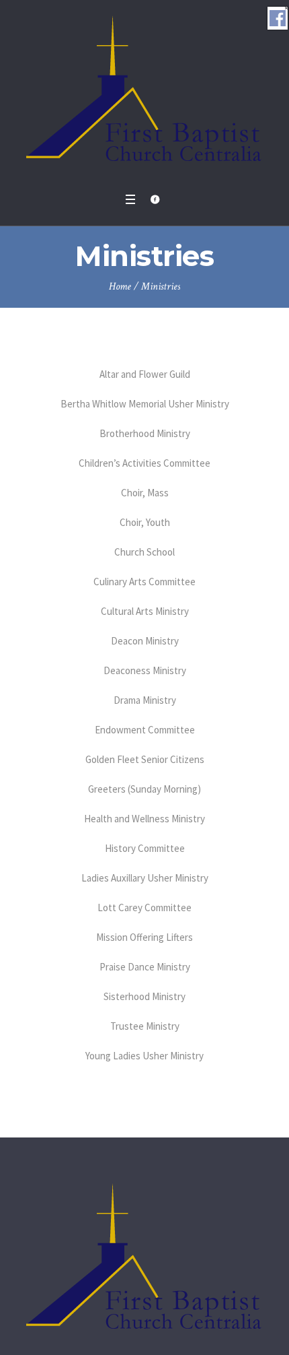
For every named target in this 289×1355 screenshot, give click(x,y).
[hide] (286, 8)
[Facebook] (154, 199)
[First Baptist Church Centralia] (144, 92)
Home (120, 286)
